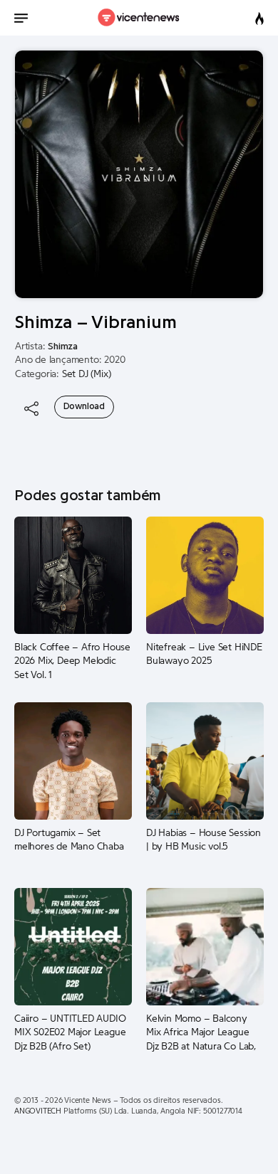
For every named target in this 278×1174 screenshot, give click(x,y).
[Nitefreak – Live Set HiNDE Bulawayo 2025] (205, 575)
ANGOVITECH (37, 1111)
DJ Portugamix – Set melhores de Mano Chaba (69, 840)
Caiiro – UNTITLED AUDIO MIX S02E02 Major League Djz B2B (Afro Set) (69, 1033)
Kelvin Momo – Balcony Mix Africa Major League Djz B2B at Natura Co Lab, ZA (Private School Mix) (201, 1033)
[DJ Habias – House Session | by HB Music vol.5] (205, 761)
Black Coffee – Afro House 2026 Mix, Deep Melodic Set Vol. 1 (72, 661)
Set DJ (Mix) (86, 374)
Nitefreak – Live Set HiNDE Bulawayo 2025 (204, 654)
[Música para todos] (139, 18)
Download (84, 406)
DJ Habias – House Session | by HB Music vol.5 (203, 840)
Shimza (63, 346)
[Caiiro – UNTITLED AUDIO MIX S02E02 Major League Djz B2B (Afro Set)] (73, 946)
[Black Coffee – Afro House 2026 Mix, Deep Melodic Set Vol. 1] (73, 575)
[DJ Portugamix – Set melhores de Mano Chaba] (73, 761)
